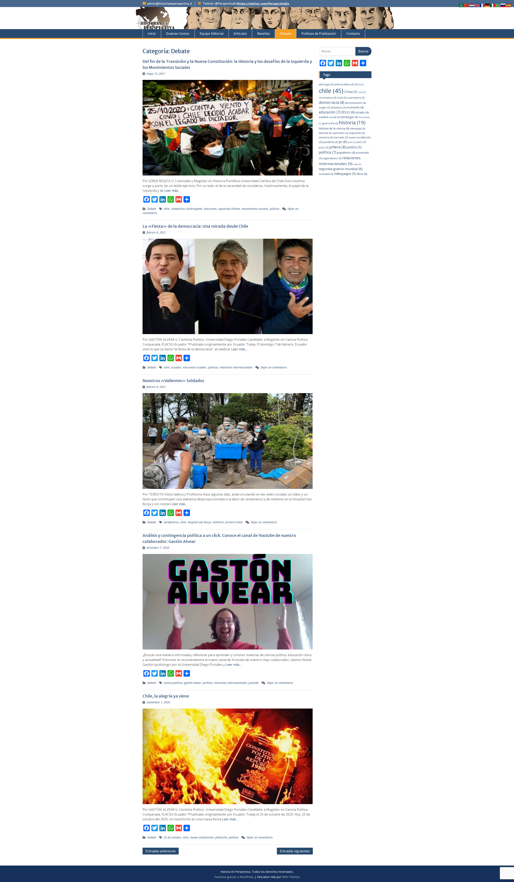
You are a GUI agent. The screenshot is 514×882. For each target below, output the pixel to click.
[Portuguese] (498, 5)
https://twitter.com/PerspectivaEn (263, 3)
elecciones (210, 209)
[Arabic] (461, 5)
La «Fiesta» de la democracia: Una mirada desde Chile (195, 226)
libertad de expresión (333, 133)
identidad (357, 128)
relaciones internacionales (235, 367)
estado (362, 112)
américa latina (344, 84)
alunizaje (326, 84)
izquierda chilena (229, 209)
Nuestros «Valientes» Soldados (173, 380)
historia (352, 122)
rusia (357, 164)
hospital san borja (199, 522)
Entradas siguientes (295, 851)
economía (355, 107)
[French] (482, 5)
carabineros (171, 522)
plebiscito (221, 837)
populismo (346, 152)
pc (343, 141)
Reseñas (263, 33)
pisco (323, 147)
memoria (326, 137)
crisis (341, 97)
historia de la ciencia (334, 128)
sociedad (326, 174)
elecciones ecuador (195, 367)
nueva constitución (202, 837)
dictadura (338, 107)
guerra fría (330, 123)
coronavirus (327, 97)
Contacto (353, 33)
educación (330, 112)
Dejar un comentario (274, 367)
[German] (487, 5)
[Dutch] (471, 5)
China (350, 92)
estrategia (349, 117)
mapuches (357, 133)
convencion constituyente (186, 209)
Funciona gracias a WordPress (234, 877)
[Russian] (503, 5)
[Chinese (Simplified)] (466, 5)
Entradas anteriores (161, 851)
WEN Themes (291, 877)
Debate (285, 33)
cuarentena (355, 97)
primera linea (234, 522)
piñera (337, 147)
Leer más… (172, 190)
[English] (477, 5)
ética (362, 174)
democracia (331, 102)
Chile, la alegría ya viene (166, 695)
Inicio (152, 33)
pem (352, 142)
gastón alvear (192, 683)
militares (218, 522)
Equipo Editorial (211, 33)
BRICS (359, 84)
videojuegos (345, 174)
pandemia (330, 142)
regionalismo (331, 158)
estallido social (329, 117)
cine (362, 92)
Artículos (240, 33)
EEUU (348, 112)
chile (166, 209)
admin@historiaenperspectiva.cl (169, 3)
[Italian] (492, 5)
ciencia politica (173, 683)
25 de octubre (172, 837)
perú (361, 142)
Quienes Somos (178, 33)
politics (354, 147)
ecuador (176, 367)
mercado (341, 137)
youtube (254, 683)
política (274, 209)
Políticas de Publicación (318, 33)
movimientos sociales (255, 209)
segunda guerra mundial (340, 168)
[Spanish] (508, 5)
